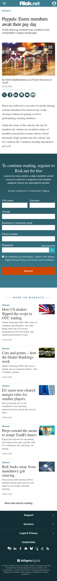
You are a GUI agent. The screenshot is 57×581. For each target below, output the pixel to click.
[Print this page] (33, 94)
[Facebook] (10, 94)
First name (7, 200)
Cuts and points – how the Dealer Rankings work (19, 356)
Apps (37, 548)
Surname (34, 200)
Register (28, 271)
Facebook (20, 548)
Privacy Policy (19, 260)
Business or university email (17, 223)
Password (7, 245)
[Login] (54, 3)
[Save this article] (21, 94)
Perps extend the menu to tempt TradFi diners (19, 432)
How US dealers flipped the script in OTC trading (17, 313)
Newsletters (26, 548)
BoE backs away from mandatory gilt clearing (19, 470)
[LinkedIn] (15, 94)
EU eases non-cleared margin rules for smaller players (18, 394)
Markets (6, 11)
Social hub (42, 548)
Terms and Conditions (42, 260)
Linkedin (15, 548)
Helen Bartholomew (16, 79)
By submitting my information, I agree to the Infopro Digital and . (30, 258)
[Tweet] (4, 94)
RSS (48, 548)
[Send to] (27, 94)
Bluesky (31, 548)
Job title (6, 211)
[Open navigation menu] (3, 3)
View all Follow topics (9, 548)
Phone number (10, 234)
